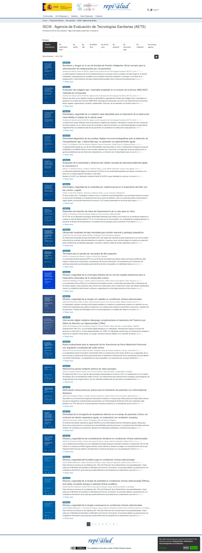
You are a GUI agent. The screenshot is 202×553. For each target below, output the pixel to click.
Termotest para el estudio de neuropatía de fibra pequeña (89, 253)
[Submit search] (148, 10)
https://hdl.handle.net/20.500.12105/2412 (83, 30)
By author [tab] (75, 45)
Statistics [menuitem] (74, 16)
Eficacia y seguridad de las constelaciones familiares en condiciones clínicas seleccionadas (105, 438)
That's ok (193, 548)
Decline (186, 548)
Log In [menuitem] (155, 10)
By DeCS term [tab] (104, 45)
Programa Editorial (57, 20)
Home (45, 20)
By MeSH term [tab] (93, 45)
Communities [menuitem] (48, 16)
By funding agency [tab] (152, 45)
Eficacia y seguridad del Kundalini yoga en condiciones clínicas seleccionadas (99, 459)
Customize (162, 548)
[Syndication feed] (156, 57)
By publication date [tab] (63, 47)
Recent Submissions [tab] (49, 45)
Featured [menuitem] (98, 16)
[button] (68, 81)
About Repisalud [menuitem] (86, 16)
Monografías (70, 20)
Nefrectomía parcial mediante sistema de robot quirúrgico (89, 368)
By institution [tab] (140, 45)
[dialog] (179, 544)
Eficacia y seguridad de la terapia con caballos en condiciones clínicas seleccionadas (102, 299)
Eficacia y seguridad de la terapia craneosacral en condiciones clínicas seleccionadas (102, 505)
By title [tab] (83, 45)
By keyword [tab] (116, 45)
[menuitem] (62, 16)
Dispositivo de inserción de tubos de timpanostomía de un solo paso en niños (99, 211)
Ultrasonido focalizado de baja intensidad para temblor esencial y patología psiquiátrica (103, 232)
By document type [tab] (127, 47)
